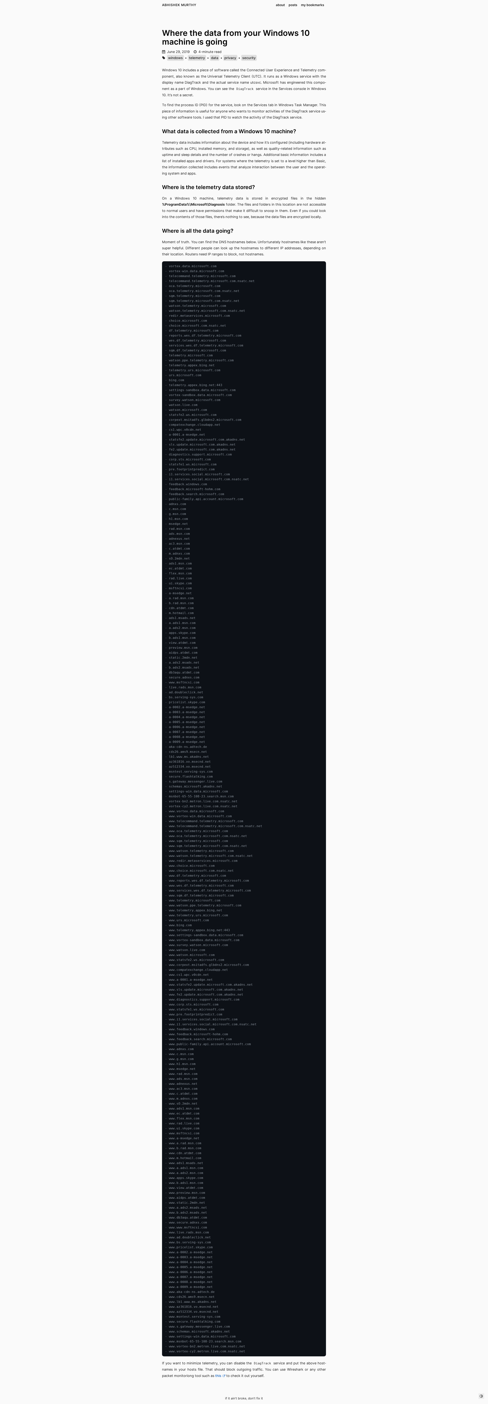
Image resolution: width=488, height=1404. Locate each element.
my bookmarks (312, 5)
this (218, 1376)
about (280, 5)
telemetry (197, 58)
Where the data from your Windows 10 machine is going (236, 37)
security (249, 58)
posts (293, 5)
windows (175, 58)
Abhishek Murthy (179, 5)
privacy (230, 58)
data (214, 58)
